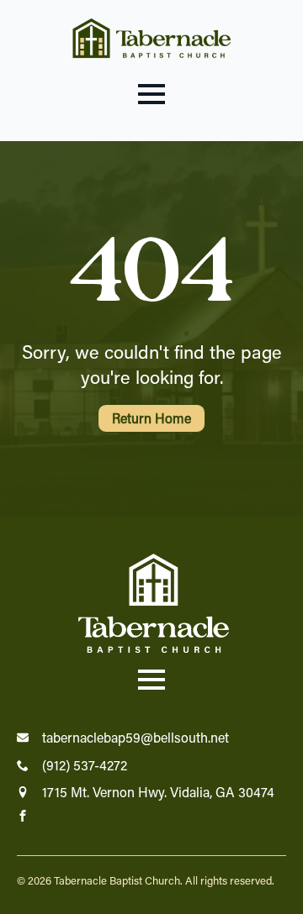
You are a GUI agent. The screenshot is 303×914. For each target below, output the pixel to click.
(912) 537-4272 (84, 765)
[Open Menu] (151, 94)
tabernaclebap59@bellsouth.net (135, 737)
